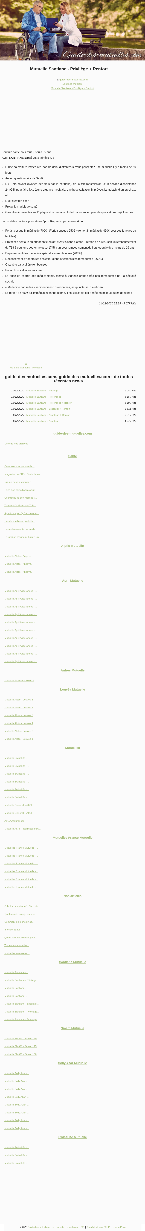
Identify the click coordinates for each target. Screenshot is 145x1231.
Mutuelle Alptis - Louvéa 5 (18, 699)
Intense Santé (12, 929)
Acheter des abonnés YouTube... (22, 906)
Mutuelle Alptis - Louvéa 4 (18, 715)
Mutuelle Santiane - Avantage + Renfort (48, 415)
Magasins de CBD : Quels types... (23, 474)
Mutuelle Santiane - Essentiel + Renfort (48, 409)
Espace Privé (119, 1227)
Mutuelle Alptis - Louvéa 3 (18, 731)
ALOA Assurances (14, 820)
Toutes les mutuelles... (16, 945)
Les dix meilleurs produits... (19, 521)
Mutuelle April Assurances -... (20, 590)
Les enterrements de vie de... (20, 529)
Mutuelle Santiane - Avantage (42, 421)
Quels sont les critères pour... (20, 937)
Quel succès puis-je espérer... (21, 914)
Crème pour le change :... (18, 482)
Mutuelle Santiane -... (16, 972)
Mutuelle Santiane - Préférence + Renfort (49, 402)
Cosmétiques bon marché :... (20, 497)
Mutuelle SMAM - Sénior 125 (20, 1046)
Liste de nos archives (16, 443)
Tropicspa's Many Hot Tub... (20, 505)
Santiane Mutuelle (72, 83)
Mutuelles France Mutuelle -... (21, 847)
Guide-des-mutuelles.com (41, 1227)
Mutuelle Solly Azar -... (16, 1073)
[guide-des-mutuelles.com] (72, 30)
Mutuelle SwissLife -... (16, 757)
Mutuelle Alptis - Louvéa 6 (18, 707)
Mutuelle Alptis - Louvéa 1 (18, 738)
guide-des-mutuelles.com (73, 79)
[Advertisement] (69, 117)
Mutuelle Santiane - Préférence (43, 396)
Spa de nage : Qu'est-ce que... (21, 513)
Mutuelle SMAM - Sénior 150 (20, 1038)
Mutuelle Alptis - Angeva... (18, 556)
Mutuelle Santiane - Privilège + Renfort (72, 88)
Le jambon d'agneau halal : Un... (22, 537)
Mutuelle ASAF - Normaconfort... (22, 828)
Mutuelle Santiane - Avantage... (21, 1011)
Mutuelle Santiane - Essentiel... (21, 1003)
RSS (82, 1227)
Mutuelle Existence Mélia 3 (19, 680)
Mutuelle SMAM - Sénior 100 (20, 1054)
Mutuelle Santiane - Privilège (26, 367)
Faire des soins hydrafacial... (20, 489)
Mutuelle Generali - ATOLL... (20, 805)
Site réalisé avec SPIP (98, 1227)
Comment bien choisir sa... (19, 921)
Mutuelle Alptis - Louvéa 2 (18, 723)
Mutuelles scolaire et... (17, 953)
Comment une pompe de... (19, 466)
